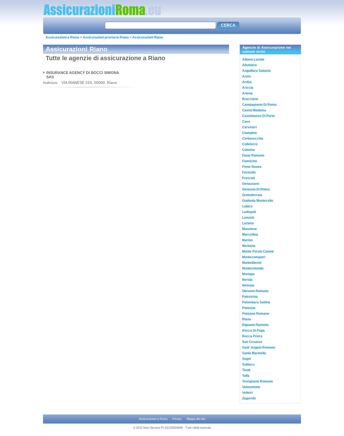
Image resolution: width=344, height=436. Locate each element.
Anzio (246, 76)
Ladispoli (249, 212)
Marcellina (250, 234)
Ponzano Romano (255, 314)
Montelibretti (251, 263)
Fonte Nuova (251, 167)
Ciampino (249, 133)
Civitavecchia (252, 138)
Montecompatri (253, 257)
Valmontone (251, 387)
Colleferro (249, 144)
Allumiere (249, 65)
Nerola (247, 280)
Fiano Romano (253, 155)
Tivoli (246, 370)
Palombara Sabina (256, 302)
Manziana (249, 229)
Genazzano (250, 184)
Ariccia (247, 88)
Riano (246, 319)
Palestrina (250, 297)
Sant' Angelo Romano (258, 347)
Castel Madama (254, 110)
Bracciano (250, 99)
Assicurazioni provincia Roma (106, 37)
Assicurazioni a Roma (62, 37)
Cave (246, 121)
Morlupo (248, 274)
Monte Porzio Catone (258, 251)
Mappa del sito (196, 418)
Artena (247, 93)
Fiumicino (249, 161)
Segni (246, 359)
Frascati (248, 178)
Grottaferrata (252, 195)
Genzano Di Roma (256, 189)
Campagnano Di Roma (259, 105)
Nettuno (248, 285)
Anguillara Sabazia (256, 71)
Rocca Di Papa (253, 330)
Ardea (247, 82)
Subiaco (248, 364)
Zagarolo (249, 398)
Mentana (248, 246)
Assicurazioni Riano (147, 37)
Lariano (248, 223)
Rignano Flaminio (255, 325)
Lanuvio (248, 217)
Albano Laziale (253, 59)
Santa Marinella (254, 353)
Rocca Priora (252, 336)
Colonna (248, 150)
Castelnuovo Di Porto (258, 116)
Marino (247, 240)
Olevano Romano (255, 291)
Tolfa (245, 376)
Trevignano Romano (257, 381)
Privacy (177, 418)
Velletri (247, 393)
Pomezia (248, 308)
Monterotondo (252, 268)
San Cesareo (252, 342)
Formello (249, 172)
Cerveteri (249, 127)
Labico (247, 206)
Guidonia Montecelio (257, 201)
